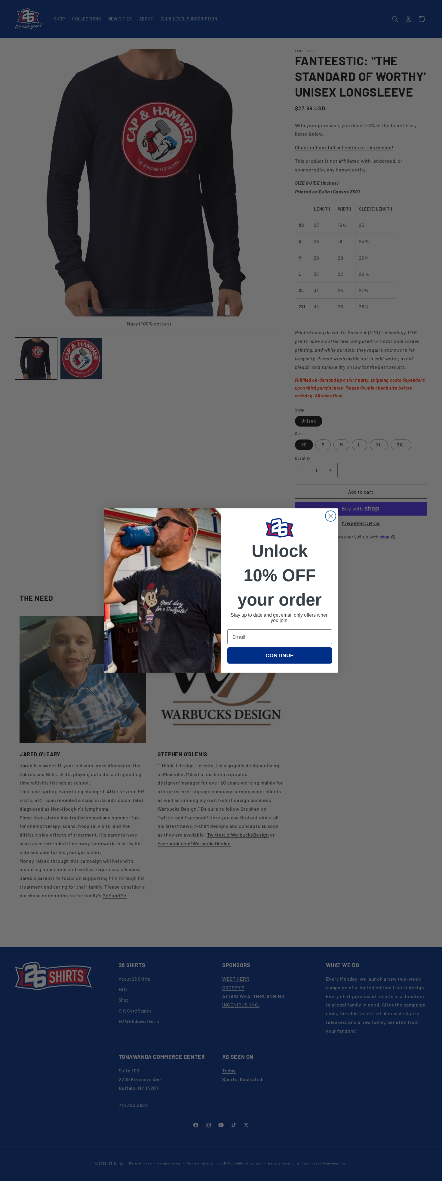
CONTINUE (280, 655)
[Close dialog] (330, 516)
